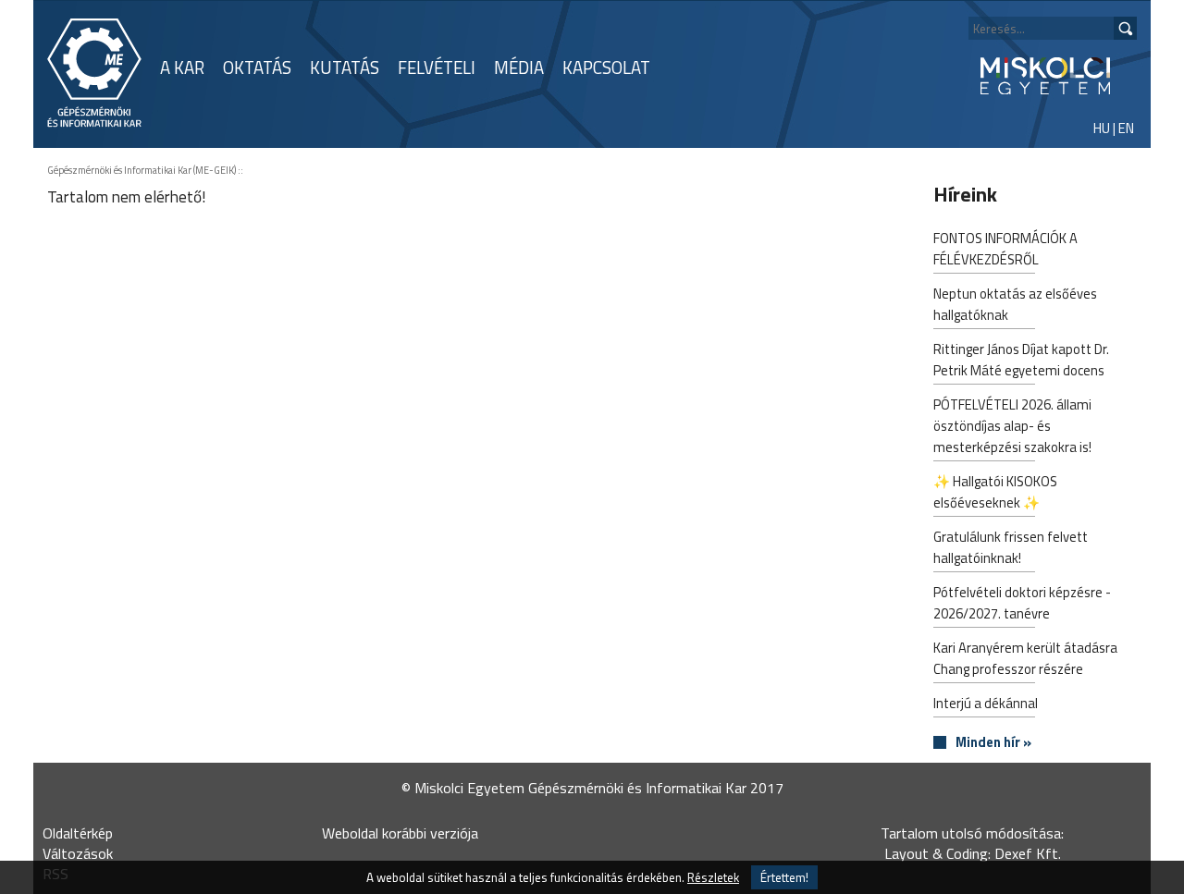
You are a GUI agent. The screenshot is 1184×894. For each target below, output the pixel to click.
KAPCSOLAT (606, 67)
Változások (78, 853)
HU (1101, 128)
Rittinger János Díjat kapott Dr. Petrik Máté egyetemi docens (1021, 359)
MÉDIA (519, 67)
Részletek (713, 877)
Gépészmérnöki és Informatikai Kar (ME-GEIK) (141, 170)
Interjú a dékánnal (985, 703)
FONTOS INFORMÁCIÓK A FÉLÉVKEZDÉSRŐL (1005, 248)
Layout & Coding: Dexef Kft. (972, 853)
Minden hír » (993, 743)
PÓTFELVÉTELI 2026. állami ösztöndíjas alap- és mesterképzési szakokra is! (1012, 426)
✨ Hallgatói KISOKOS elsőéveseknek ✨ (995, 492)
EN (1126, 128)
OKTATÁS (257, 67)
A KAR (182, 67)
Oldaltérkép (78, 833)
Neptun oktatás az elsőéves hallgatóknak (1015, 304)
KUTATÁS (344, 67)
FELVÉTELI (436, 67)
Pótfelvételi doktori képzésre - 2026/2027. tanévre (1022, 603)
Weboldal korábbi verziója (400, 833)
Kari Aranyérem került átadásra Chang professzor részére (1025, 658)
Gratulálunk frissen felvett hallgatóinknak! (1010, 547)
